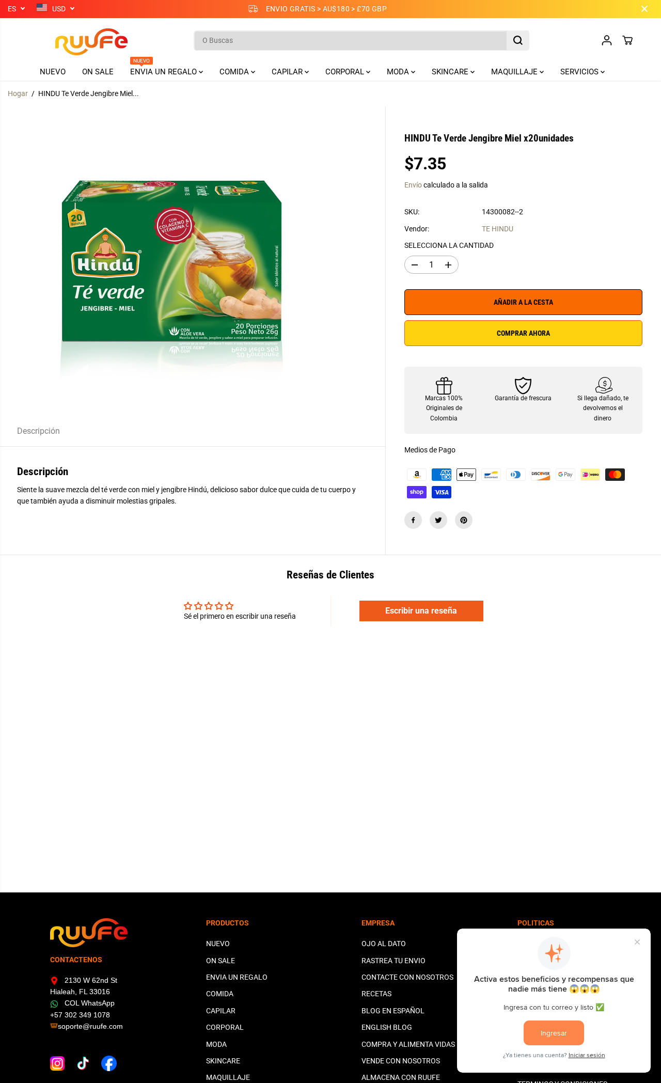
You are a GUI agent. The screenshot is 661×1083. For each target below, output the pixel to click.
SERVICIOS (580, 71)
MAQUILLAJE (515, 71)
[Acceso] (606, 40)
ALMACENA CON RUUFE (400, 1077)
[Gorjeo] (438, 520)
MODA (399, 71)
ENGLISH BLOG (386, 1027)
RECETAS (376, 994)
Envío (413, 185)
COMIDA (235, 71)
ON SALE (98, 71)
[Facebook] (413, 520)
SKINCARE (451, 71)
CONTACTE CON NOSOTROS (407, 977)
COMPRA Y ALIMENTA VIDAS (408, 1044)
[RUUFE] (76, 40)
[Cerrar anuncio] (644, 9)
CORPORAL (345, 71)
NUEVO (53, 71)
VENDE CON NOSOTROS (400, 1061)
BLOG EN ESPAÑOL (392, 1011)
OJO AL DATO (383, 943)
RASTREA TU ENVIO (393, 960)
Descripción (38, 431)
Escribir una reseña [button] (421, 611)
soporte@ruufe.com (90, 1026)
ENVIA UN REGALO (164, 69)
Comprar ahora (523, 333)
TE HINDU (497, 229)
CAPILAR (288, 71)
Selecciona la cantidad (449, 245)
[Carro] (627, 40)
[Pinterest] (464, 520)
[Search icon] (518, 40)
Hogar (18, 93)
